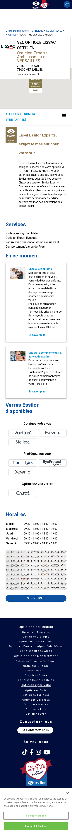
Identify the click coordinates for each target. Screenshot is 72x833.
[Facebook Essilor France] (31, 752)
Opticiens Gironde (36, 666)
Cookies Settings (36, 815)
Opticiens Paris (36, 690)
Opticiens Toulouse (36, 695)
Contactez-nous (37, 730)
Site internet (36, 598)
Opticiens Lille (36, 709)
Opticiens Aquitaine (36, 632)
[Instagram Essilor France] (38, 752)
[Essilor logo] (36, 4)
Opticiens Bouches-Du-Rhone (36, 661)
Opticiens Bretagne (36, 636)
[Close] (68, 793)
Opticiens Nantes (36, 704)
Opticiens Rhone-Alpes (36, 651)
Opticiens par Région (36, 627)
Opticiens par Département (36, 656)
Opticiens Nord (36, 670)
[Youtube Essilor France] (46, 752)
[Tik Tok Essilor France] (24, 752)
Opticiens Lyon (36, 713)
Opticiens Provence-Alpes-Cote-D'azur (36, 646)
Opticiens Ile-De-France (36, 641)
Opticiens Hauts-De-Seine (36, 680)
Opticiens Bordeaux (36, 699)
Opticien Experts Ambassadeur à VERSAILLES (32, 57)
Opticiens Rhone (36, 675)
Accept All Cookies (36, 826)
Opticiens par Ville (36, 685)
